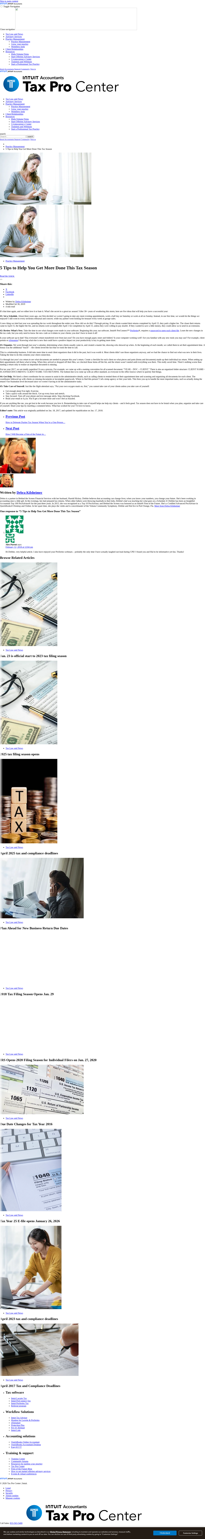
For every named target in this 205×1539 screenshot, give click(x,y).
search (3, 134)
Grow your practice (19, 44)
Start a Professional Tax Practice (25, 64)
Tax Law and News (14, 34)
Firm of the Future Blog (21, 1469)
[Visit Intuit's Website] (4, 4)
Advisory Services (14, 36)
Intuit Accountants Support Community (15, 69)
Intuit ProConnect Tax (21, 1401)
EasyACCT (16, 1447)
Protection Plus (17, 1425)
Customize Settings (190, 1533)
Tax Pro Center (18, 1466)
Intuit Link (15, 1430)
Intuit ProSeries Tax (20, 1403)
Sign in (33, 69)
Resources (10, 51)
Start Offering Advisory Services (25, 56)
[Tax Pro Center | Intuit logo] (76, 29)
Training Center (18, 1459)
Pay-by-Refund (18, 1428)
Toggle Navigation (11, 6)
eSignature (13, 340)
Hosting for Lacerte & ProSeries (25, 1420)
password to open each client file (164, 330)
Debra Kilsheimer (23, 301)
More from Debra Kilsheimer (167, 506)
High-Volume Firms (20, 54)
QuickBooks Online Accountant (25, 1442)
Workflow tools (18, 46)
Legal (8, 1488)
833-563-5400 (16, 1523)
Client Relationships (14, 49)
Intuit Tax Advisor (19, 1418)
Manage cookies (13, 1498)
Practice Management (15, 39)
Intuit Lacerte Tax (19, 1398)
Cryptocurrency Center (21, 59)
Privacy (9, 1490)
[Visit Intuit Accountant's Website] (15, 4)
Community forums (19, 1461)
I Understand (165, 1533)
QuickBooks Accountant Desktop (26, 1444)
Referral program (18, 1406)
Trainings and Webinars (21, 61)
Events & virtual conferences (24, 1474)
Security (9, 1493)
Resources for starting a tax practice (26, 1464)
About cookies (12, 1495)
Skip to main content (9, 1)
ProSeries (134, 330)
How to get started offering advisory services (30, 1471)
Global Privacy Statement (60, 1532)
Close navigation (7, 29)
